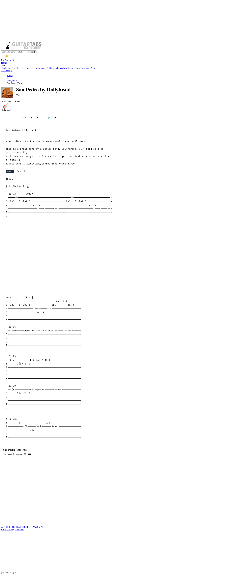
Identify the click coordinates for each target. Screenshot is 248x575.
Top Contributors (38, 68)
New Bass (90, 68)
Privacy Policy (7, 529)
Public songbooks (55, 68)
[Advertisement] (87, 21)
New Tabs (80, 68)
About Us (19, 529)
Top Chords (6, 68)
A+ (38, 118)
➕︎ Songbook (11, 117)
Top (3, 65)
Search (32, 52)
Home (4, 63)
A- (31, 118)
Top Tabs (16, 68)
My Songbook (7, 60)
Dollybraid (12, 80)
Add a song (6, 70)
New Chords (69, 68)
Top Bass (26, 68)
